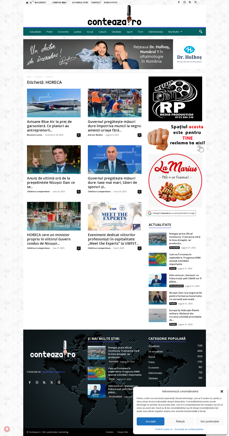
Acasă (29, 77)
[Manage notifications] (7, 429)
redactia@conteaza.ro (53, 371)
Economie (63, 31)
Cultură (102, 31)
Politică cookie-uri (164, 429)
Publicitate (110, 2)
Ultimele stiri (80, 2)
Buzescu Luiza (34, 134)
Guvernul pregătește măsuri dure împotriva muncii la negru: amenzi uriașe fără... (114, 126)
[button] (222, 391)
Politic (50, 31)
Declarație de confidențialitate (188, 429)
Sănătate (116, 31)
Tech (140, 31)
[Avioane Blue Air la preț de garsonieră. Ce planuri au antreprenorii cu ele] (54, 103)
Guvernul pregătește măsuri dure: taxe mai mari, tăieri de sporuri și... (112, 182)
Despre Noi (123, 432)
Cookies (109, 432)
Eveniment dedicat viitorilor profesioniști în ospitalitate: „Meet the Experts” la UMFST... (113, 239)
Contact (96, 2)
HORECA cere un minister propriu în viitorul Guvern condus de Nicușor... (48, 239)
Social (90, 31)
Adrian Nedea (95, 134)
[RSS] (190, 2)
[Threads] (201, 2)
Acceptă (150, 421)
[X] (195, 2)
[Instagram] (184, 2)
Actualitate (35, 31)
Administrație (155, 31)
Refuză (180, 421)
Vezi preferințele (209, 421)
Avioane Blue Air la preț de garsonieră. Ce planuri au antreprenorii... (49, 126)
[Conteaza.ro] (114, 15)
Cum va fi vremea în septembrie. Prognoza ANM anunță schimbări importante (185, 259)
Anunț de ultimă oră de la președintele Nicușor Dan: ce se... (51, 182)
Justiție (77, 31)
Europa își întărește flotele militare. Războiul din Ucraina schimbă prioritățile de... (185, 315)
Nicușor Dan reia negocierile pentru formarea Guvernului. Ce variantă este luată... (185, 296)
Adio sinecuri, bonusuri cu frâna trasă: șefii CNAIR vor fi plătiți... (185, 278)
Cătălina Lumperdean (38, 191)
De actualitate (176, 286)
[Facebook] (179, 2)
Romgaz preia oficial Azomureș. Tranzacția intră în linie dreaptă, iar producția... (184, 238)
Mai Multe (173, 31)
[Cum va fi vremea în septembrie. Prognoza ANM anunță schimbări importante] (158, 259)
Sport (130, 31)
